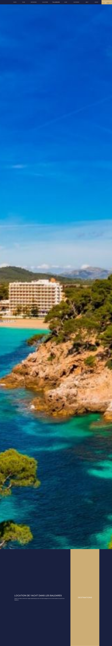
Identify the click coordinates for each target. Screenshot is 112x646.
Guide (65, 2)
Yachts (14, 2)
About (87, 2)
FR (105, 2)
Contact (96, 2)
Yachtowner (76, 2)
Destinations (33, 2)
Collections (45, 2)
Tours (23, 2)
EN (108, 2)
